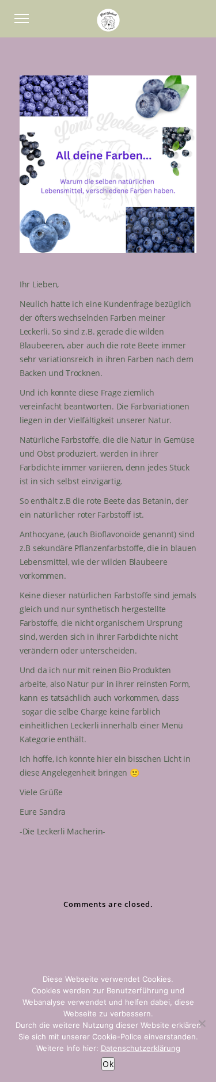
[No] (201, 1023)
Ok (108, 1063)
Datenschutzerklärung (140, 1048)
